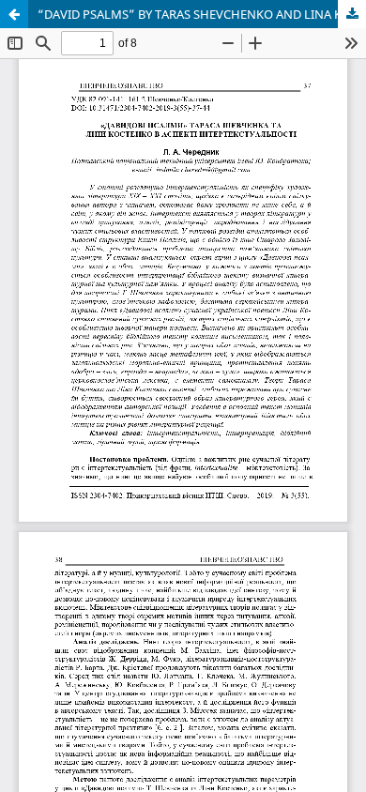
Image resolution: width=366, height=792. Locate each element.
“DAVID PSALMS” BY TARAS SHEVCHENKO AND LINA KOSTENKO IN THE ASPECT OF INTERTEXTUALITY (202, 14)
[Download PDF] (352, 14)
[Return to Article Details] (14, 14)
